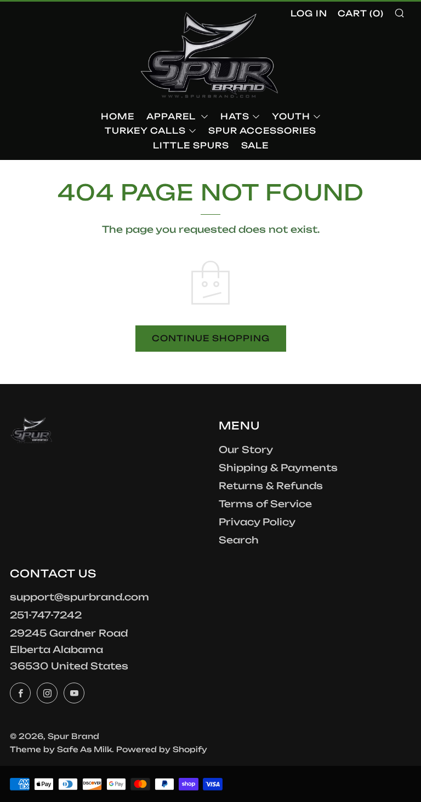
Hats (234, 116)
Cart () (361, 13)
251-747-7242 (46, 615)
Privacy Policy (257, 522)
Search (239, 540)
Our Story (246, 449)
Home (117, 116)
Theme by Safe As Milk (61, 749)
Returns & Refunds (271, 485)
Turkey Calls (145, 130)
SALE (255, 145)
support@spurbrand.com (79, 597)
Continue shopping (211, 338)
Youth (291, 116)
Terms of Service (265, 503)
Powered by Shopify (161, 749)
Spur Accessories (262, 130)
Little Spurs (191, 145)
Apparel (172, 116)
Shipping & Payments (278, 467)
